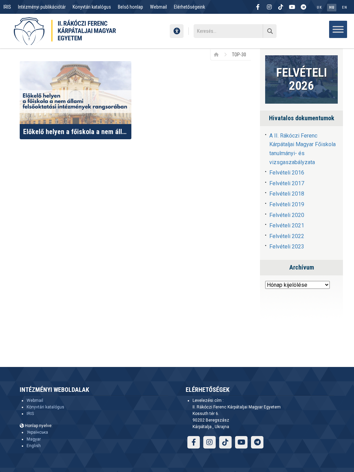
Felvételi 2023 (286, 246)
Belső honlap (130, 7)
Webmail (158, 7)
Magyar (34, 439)
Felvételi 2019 (286, 204)
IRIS (7, 7)
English (34, 445)
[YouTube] (292, 7)
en (344, 7)
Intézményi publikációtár (42, 7)
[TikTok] (281, 7)
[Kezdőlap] (219, 54)
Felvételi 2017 (286, 183)
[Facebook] (258, 7)
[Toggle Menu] (338, 29)
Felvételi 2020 (286, 215)
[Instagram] (269, 7)
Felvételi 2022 (286, 236)
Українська (37, 432)
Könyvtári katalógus (92, 7)
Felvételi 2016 (286, 172)
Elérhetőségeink (189, 7)
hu (331, 7)
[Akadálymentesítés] (177, 31)
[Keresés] (270, 31)
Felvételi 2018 (286, 193)
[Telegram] (303, 7)
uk (319, 7)
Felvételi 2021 (286, 225)
